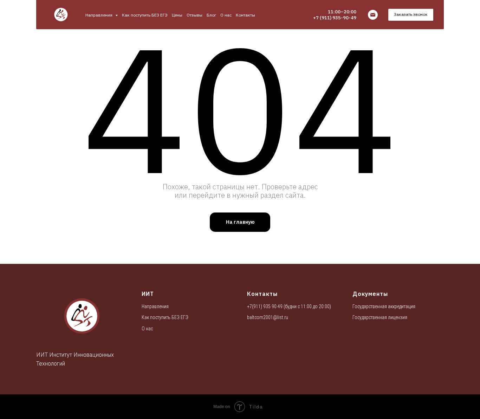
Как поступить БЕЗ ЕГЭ (145, 15)
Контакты (245, 15)
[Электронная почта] (373, 15)
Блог (211, 15)
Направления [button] (99, 15)
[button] (410, 15)
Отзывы (194, 15)
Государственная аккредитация (383, 306)
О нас (226, 15)
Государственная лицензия (379, 317)
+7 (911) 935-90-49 (334, 18)
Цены (177, 15)
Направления (155, 306)
